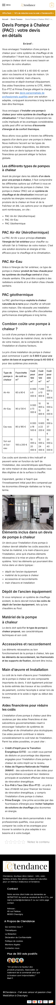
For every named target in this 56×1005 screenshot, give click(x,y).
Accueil (5, 19)
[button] (51, 5)
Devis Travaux (17, 19)
